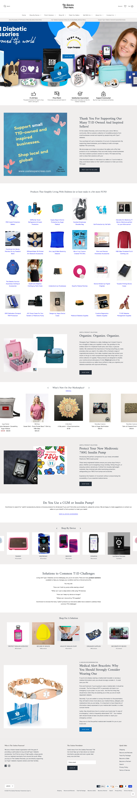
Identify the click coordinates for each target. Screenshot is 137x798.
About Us (98, 15)
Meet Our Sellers (74, 15)
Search (121, 764)
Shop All (61, 15)
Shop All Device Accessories (68, 514)
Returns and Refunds (125, 752)
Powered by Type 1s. (26, 790)
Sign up (72, 768)
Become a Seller (124, 758)
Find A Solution (49, 15)
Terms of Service (124, 770)
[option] (68, 55)
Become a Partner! (125, 761)
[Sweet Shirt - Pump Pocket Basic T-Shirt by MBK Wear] (37, 408)
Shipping (122, 749)
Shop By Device (34, 15)
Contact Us (110, 15)
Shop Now (85, 729)
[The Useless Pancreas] (68, 6)
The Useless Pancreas (14, 790)
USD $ (8, 786)
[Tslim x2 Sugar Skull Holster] (100, 408)
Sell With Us (86, 15)
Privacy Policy (123, 767)
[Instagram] (9, 766)
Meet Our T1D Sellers (89, 169)
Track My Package (125, 755)
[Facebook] (6, 766)
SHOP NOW (85, 372)
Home (24, 15)
